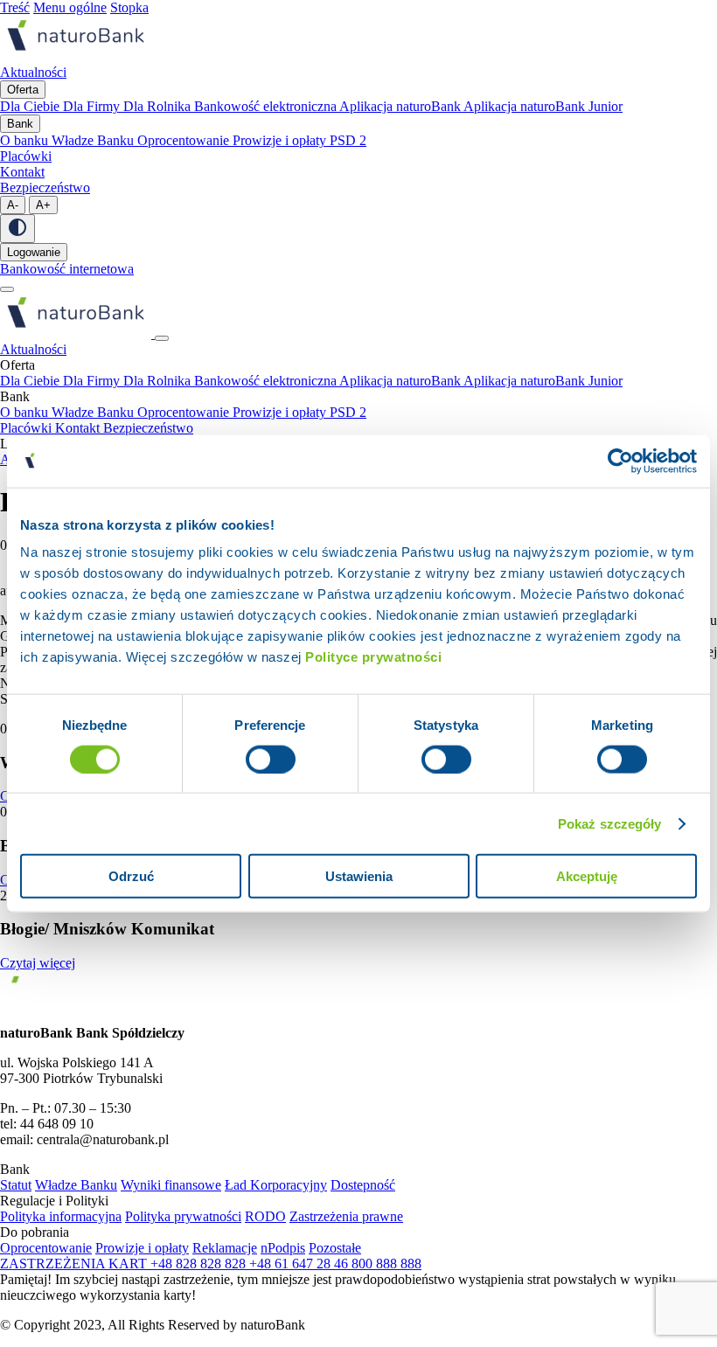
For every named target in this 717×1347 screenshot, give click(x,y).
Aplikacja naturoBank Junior (543, 106)
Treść (15, 7)
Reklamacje (224, 1247)
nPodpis (283, 1247)
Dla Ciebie (31, 106)
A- (12, 205)
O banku (26, 140)
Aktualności (33, 349)
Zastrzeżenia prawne (346, 1216)
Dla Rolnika (158, 106)
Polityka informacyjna (61, 1216)
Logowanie (33, 252)
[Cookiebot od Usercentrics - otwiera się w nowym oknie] (620, 461)
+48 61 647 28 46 (300, 1263)
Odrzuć (131, 876)
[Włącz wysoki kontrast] (17, 228)
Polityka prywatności (183, 1216)
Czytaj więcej (37, 962)
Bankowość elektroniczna (266, 106)
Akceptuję (586, 876)
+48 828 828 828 (199, 1263)
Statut (15, 1184)
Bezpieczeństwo (148, 427)
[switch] (271, 759)
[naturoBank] (75, 56)
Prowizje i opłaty (281, 140)
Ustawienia (359, 876)
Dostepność (363, 1184)
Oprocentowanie (185, 140)
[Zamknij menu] (162, 338)
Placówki (27, 427)
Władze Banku (94, 140)
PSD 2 (348, 140)
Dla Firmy (93, 106)
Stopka (129, 7)
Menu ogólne (70, 7)
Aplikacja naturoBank (401, 106)
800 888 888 (386, 1263)
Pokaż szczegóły (610, 823)
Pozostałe (335, 1247)
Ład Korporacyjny (276, 1184)
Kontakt (79, 427)
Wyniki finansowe (171, 1184)
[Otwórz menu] (7, 289)
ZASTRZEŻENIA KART (75, 1263)
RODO (265, 1216)
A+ (43, 205)
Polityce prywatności (373, 656)
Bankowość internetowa (67, 268)
